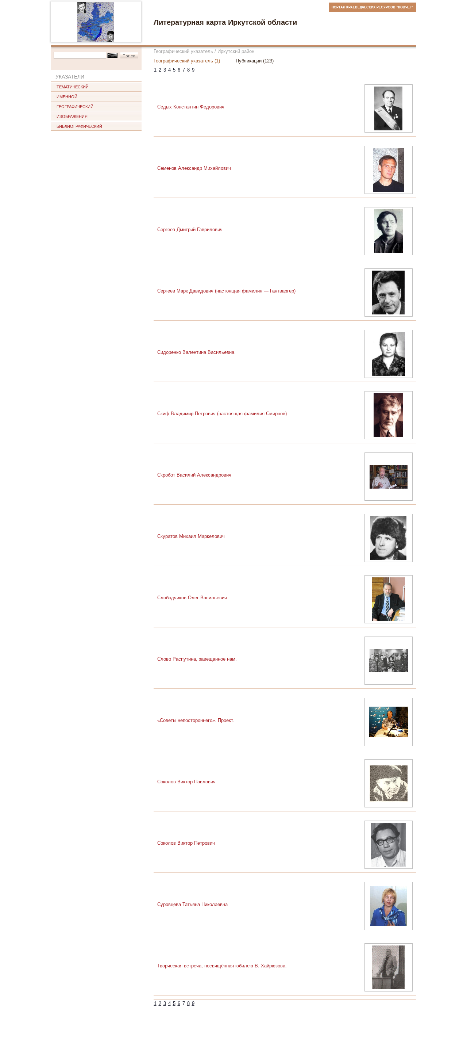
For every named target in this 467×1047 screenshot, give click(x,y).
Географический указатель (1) (187, 61)
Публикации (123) (255, 61)
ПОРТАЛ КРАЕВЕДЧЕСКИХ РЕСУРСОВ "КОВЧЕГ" (372, 7)
